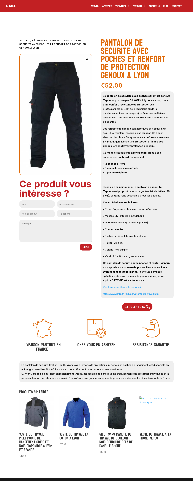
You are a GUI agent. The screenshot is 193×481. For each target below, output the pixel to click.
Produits (137, 6)
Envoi (86, 247)
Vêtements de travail (47, 40)
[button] (87, 59)
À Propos (107, 6)
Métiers (153, 6)
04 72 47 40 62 (135, 307)
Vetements (120, 6)
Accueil (94, 6)
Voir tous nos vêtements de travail (122, 287)
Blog (165, 6)
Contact (177, 6)
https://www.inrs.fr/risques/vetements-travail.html (131, 293)
